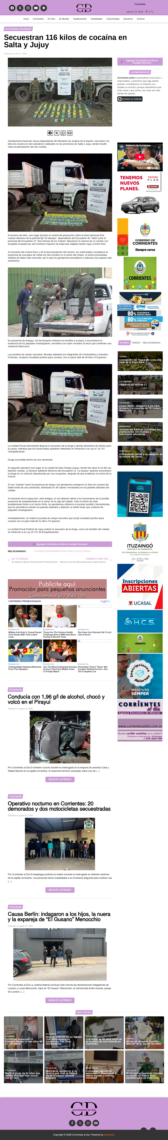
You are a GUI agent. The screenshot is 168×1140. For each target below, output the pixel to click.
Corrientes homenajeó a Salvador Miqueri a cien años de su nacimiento (23, 1041)
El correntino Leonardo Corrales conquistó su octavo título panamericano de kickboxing (144, 1075)
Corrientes (38, 19)
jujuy (78, 551)
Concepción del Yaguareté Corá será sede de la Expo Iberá (140, 361)
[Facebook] (12, 8)
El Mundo (64, 19)
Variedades (97, 19)
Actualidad (12, 29)
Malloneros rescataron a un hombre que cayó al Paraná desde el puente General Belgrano (61, 1074)
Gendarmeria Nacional (60, 551)
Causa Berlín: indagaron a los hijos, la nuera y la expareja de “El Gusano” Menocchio (140, 408)
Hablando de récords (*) (133, 385)
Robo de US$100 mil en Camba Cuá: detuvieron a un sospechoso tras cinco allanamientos (64, 1040)
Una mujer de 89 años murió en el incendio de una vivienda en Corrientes (104, 1041)
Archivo (141, 19)
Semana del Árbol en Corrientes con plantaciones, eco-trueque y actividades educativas (140, 432)
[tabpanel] (140, 407)
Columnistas (112, 19)
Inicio (26, 19)
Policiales (25, 29)
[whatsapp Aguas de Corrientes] (140, 516)
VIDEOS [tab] (136, 342)
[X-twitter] (20, 8)
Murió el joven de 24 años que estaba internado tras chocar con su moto (22, 1075)
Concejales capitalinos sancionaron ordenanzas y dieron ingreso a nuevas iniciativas (101, 1074)
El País (51, 19)
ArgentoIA (109, 1135)
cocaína (39, 551)
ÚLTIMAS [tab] (124, 342)
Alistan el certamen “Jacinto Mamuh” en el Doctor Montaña (143, 1043)
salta (87, 551)
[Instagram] (28, 8)
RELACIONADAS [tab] (152, 342)
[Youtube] (36, 8)
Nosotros (128, 19)
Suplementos (80, 19)
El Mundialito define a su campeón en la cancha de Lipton (140, 455)
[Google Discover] (43, 8)
